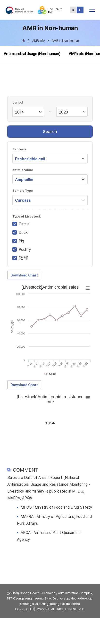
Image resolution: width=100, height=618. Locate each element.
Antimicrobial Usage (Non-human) (32, 53)
